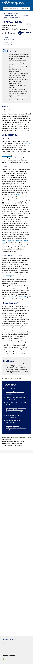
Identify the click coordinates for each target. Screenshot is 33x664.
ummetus (27, 143)
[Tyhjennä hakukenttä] (26, 8)
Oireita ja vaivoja (23, 15)
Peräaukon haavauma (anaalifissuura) (13, 422)
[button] (3, 33)
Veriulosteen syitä (9, 39)
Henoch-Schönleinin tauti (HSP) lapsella (16, 404)
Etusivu (4, 13)
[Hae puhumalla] (23, 8)
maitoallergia (10, 275)
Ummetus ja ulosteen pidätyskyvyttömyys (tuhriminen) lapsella (16, 428)
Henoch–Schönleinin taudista (17, 297)
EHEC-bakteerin (15, 195)
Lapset (6, 17)
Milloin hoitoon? (9, 42)
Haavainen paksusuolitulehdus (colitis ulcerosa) (15, 398)
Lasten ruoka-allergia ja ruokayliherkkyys (13, 416)
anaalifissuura (6, 156)
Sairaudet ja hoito (13, 13)
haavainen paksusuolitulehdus (12, 241)
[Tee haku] (28, 8)
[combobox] (16, 8)
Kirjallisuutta (8, 44)
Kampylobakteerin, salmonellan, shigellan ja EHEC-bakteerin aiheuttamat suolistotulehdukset (16, 410)
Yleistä (6, 37)
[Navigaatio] (29, 2)
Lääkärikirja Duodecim (10, 15)
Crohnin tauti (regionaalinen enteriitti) (15, 393)
